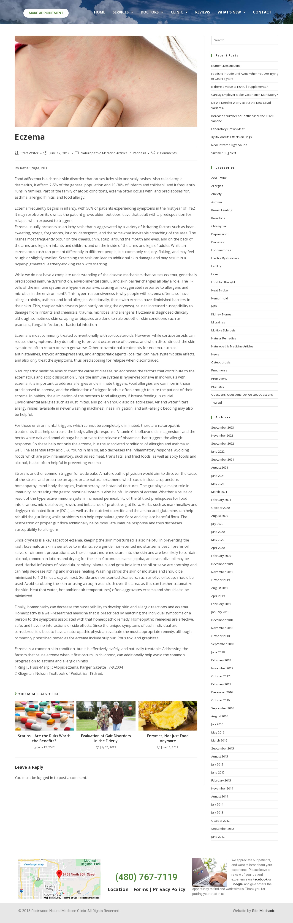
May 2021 (217, 484)
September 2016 (222, 708)
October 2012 (220, 821)
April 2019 (218, 596)
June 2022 (218, 451)
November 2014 (222, 788)
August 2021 (219, 467)
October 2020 (220, 508)
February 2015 (221, 780)
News (215, 354)
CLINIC (177, 12)
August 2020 (219, 516)
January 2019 (220, 612)
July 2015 (217, 764)
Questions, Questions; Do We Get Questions (242, 394)
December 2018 (222, 620)
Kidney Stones (221, 314)
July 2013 (217, 812)
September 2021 (222, 459)
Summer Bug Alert (223, 153)
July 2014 (217, 804)
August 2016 (219, 716)
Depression (219, 234)
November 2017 (222, 668)
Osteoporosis (220, 362)
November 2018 (222, 628)
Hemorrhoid (219, 298)
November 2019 (222, 572)
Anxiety (216, 194)
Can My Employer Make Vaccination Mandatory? (244, 95)
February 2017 (221, 684)
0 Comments (167, 153)
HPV (214, 306)
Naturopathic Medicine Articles (104, 153)
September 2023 (222, 427)
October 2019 (220, 580)
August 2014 (219, 796)
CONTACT (262, 12)
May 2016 (217, 732)
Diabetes (217, 242)
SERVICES (121, 12)
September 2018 (222, 644)
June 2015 (218, 772)
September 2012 (222, 829)
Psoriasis (139, 153)
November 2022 (222, 435)
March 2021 (219, 492)
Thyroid (216, 402)
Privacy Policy (169, 889)
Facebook (260, 879)
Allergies (217, 186)
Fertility (216, 266)
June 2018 (218, 652)
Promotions (219, 378)
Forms (140, 889)
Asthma (216, 202)
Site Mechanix (263, 911)
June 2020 (218, 532)
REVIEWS (202, 12)
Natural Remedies (223, 338)
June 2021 (218, 476)
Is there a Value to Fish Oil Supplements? (239, 87)
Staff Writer (29, 153)
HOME (99, 12)
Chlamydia (218, 226)
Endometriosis (221, 250)
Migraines (218, 322)
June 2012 (218, 837)
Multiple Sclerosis (223, 330)
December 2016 (222, 692)
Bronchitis (218, 218)
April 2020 (218, 548)
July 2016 (217, 724)
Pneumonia (219, 370)
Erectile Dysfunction (225, 258)
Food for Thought (223, 282)
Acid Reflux (219, 178)
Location (118, 889)
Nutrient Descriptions (226, 66)
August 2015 (219, 756)
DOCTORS (150, 12)
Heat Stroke (219, 290)
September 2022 (222, 443)
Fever (215, 274)
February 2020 (221, 556)
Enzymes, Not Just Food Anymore (168, 738)
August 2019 (219, 588)
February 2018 (221, 660)
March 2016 (219, 740)
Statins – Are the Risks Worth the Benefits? (44, 738)
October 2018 (220, 636)
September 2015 (222, 748)
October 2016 (220, 700)
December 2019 (222, 564)
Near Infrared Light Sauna (229, 145)
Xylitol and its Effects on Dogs (231, 137)
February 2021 (221, 500)
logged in (45, 777)
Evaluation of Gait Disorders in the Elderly (106, 738)
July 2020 (217, 524)
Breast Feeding (221, 210)
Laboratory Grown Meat (227, 129)
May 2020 (217, 540)
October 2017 (220, 676)
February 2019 (221, 604)
